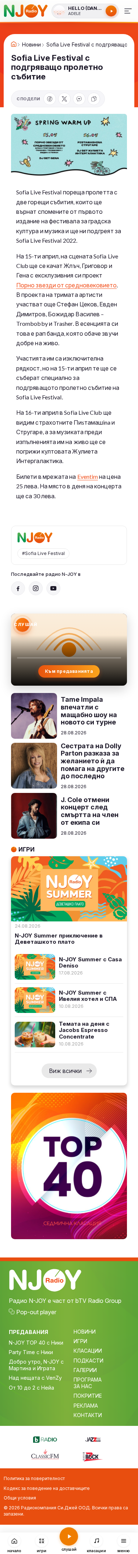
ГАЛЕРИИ (85, 1370)
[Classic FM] (45, 1455)
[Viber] (79, 99)
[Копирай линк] (94, 99)
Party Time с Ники (31, 1352)
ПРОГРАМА (88, 1379)
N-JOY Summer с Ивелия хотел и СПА (88, 996)
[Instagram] (36, 588)
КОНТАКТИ (88, 1415)
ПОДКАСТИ (88, 1360)
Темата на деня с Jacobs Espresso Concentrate (84, 1030)
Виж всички (65, 1070)
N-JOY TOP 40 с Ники (36, 1342)
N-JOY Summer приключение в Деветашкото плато (59, 938)
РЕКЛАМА (86, 1405)
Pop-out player (36, 1312)
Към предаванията (69, 671)
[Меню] (128, 11)
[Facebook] (49, 99)
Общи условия (20, 1498)
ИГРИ (80, 1341)
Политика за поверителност (34, 1478)
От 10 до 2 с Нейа (31, 1388)
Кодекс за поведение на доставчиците (47, 1488)
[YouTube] (53, 588)
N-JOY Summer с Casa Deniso (90, 962)
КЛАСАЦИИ (88, 1351)
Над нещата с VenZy (35, 1378)
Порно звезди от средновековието (66, 285)
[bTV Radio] (45, 1438)
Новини (31, 45)
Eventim (87, 476)
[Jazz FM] (93, 1438)
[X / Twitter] (64, 99)
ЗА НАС (83, 1386)
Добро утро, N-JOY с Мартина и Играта (36, 1365)
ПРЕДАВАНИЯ (28, 1332)
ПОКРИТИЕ (88, 1396)
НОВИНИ (85, 1331)
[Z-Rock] (93, 1456)
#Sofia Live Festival (43, 553)
